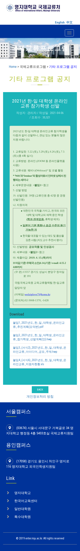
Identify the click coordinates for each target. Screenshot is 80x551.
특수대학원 (22, 517)
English (60, 22)
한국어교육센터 (25, 501)
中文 (69, 22)
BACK (40, 389)
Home (13, 67)
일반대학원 (22, 509)
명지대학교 (22, 493)
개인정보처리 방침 (40, 396)
